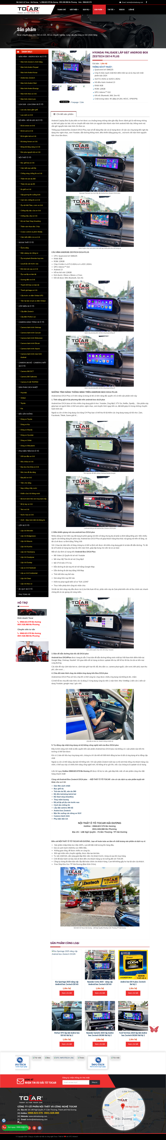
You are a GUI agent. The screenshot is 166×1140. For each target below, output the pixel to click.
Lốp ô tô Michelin (27, 531)
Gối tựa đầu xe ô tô (28, 456)
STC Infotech (73, 1136)
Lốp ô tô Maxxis (26, 541)
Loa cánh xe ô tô (27, 115)
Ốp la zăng (25, 248)
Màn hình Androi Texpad (29, 67)
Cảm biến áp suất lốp (28, 168)
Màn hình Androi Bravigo (30, 88)
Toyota (23, 403)
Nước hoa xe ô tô (27, 515)
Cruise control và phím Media (31, 232)
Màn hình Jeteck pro (28, 99)
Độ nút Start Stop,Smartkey (31, 221)
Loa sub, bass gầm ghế (29, 110)
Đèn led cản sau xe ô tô (29, 269)
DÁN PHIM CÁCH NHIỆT (28, 387)
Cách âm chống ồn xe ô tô (30, 200)
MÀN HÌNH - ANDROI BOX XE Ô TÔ (33, 57)
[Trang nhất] (29, 9)
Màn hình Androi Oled (28, 83)
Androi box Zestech (62, 811)
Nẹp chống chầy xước (29, 488)
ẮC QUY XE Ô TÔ (26, 589)
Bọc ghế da (59, 789)
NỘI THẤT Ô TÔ (25, 157)
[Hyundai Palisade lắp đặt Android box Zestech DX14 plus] (71, 94)
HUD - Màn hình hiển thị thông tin (33, 520)
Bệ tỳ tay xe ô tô (27, 504)
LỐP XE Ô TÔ (24, 525)
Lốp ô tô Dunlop (26, 562)
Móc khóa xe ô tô (27, 462)
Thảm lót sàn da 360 (28, 179)
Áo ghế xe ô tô (26, 189)
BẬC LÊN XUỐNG (26, 414)
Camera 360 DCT (27, 371)
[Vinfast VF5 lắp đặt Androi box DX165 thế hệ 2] (67, 1016)
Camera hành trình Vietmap (31, 327)
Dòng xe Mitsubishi (28, 446)
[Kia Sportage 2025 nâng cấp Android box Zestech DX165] (67, 964)
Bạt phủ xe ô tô (26, 477)
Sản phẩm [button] (98, 10)
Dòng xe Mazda (26, 430)
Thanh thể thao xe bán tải (30, 285)
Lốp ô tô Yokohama (28, 552)
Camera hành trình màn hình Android (31, 355)
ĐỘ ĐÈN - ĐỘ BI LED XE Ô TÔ (30, 120)
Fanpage (74, 102)
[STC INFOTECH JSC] (115, 1056)
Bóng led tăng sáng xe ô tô (30, 147)
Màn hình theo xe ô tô (28, 94)
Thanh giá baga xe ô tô (29, 290)
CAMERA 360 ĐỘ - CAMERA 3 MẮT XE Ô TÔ (32, 364)
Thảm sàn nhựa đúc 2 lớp (30, 226)
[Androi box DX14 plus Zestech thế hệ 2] (133, 964)
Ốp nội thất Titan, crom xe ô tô (32, 205)
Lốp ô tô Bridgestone (28, 536)
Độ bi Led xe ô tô (27, 131)
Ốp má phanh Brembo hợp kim (32, 258)
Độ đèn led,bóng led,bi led (65, 794)
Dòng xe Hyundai (27, 435)
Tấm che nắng (26, 483)
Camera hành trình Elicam (30, 343)
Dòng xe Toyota (26, 419)
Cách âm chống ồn (62, 805)
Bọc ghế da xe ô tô (27, 163)
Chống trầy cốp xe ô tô (29, 216)
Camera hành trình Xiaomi (30, 349)
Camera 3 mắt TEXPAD (29, 382)
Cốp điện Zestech (27, 311)
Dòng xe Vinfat (26, 440)
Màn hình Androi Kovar (29, 72)
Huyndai (24, 393)
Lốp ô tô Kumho (26, 547)
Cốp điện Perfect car (28, 317)
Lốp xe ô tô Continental (29, 573)
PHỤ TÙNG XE (24, 594)
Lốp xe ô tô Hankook (28, 568)
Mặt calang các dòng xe (29, 253)
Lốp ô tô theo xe (26, 584)
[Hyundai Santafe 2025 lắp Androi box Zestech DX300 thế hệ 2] (100, 1016)
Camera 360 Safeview (29, 377)
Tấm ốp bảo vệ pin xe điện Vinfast (33, 301)
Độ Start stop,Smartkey (64, 797)
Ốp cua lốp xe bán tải (28, 274)
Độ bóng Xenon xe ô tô (29, 141)
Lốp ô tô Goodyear (27, 557)
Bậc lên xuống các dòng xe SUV (67, 813)
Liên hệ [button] (131, 10)
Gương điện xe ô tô (28, 280)
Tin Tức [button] (110, 10)
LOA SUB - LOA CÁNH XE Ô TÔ (31, 104)
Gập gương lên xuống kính (30, 195)
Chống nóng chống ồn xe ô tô (31, 173)
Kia (22, 408)
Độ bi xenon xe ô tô (28, 126)
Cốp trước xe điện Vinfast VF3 (32, 295)
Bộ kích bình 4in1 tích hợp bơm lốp (33, 499)
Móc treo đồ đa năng (28, 472)
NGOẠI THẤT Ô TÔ (26, 242)
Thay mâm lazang (61, 800)
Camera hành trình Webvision (31, 338)
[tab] (63, 114)
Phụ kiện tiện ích (61, 819)
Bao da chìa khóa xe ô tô (30, 467)
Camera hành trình (62, 816)
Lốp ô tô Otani (26, 578)
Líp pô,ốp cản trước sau (29, 264)
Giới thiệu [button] (73, 10)
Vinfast (23, 398)
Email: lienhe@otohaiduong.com (132, 2)
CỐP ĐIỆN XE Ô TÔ (26, 306)
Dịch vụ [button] (86, 10)
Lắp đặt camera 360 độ (63, 808)
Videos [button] (122, 10)
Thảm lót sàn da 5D (28, 184)
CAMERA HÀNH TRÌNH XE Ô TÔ (31, 322)
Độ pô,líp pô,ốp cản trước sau (66, 802)
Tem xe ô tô (25, 509)
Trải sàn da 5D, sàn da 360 (65, 791)
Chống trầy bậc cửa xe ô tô (31, 211)
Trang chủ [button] (61, 10)
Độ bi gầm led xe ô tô (28, 136)
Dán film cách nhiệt (62, 786)
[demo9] (32, 651)
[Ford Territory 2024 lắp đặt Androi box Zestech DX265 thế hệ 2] (133, 1016)
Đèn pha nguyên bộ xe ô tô (30, 152)
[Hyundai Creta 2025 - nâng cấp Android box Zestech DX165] (100, 964)
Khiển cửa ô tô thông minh (30, 493)
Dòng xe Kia (25, 424)
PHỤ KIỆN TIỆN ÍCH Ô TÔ (29, 451)
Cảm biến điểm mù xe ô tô (30, 237)
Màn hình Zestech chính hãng (31, 62)
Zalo (82, 102)
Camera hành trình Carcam (31, 333)
